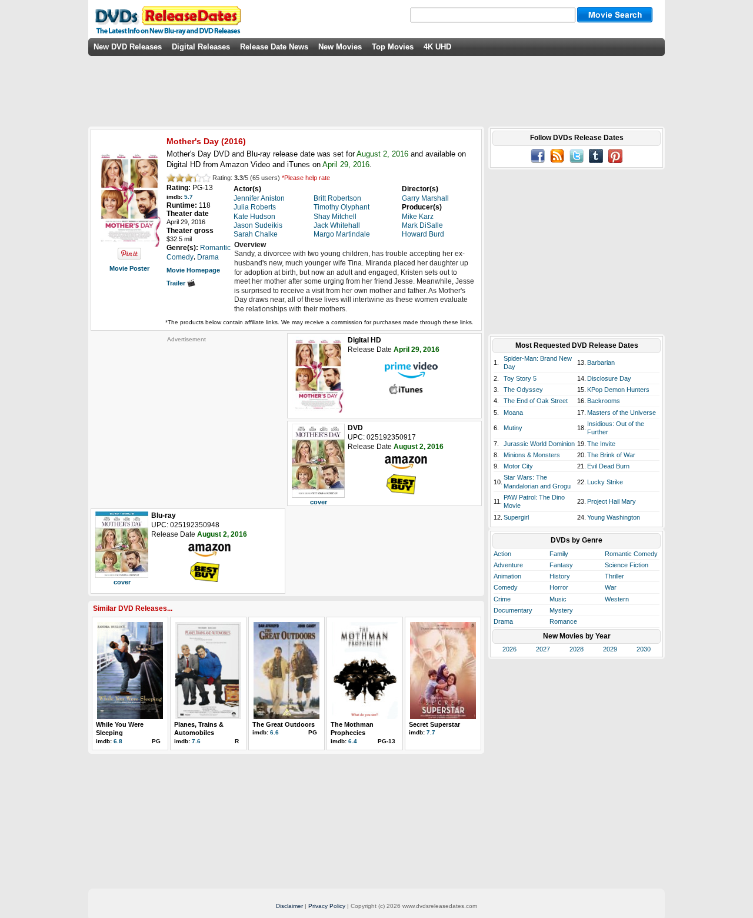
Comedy (506, 587)
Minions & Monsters (532, 454)
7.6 (196, 741)
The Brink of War (611, 454)
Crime (502, 599)
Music (558, 599)
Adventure (508, 564)
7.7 (431, 732)
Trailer (176, 283)
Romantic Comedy (631, 553)
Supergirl (516, 517)
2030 (644, 649)
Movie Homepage (193, 270)
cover (318, 501)
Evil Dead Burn (608, 466)
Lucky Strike (605, 481)
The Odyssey (523, 389)
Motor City (518, 466)
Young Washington (613, 517)
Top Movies (393, 46)
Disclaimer (289, 906)
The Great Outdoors (283, 724)
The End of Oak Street (536, 400)
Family (558, 553)
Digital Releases (201, 46)
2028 (576, 649)
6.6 (274, 732)
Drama (503, 621)
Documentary (513, 610)
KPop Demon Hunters (618, 389)
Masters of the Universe (621, 412)
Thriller (614, 576)
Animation (507, 576)
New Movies (340, 46)
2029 (610, 649)
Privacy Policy (326, 906)
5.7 (188, 197)
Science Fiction (626, 564)
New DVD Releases (128, 46)
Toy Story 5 (520, 378)
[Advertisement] (186, 416)
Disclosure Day (609, 378)
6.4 (352, 741)
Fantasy (561, 564)
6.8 (118, 741)
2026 (509, 649)
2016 (233, 141)
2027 (543, 649)
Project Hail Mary (611, 501)
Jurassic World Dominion (539, 443)
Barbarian (601, 362)
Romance (563, 621)
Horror (558, 587)
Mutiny (513, 427)
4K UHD (437, 46)
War (611, 587)
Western (617, 599)
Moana (513, 412)
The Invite (601, 443)
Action (502, 553)
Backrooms (603, 400)
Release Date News (274, 46)
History (559, 576)
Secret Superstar (434, 724)
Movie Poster (129, 268)
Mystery (561, 610)
